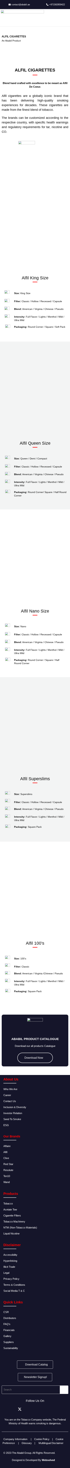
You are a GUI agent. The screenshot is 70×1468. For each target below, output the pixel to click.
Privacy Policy (11, 1278)
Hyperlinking (10, 1260)
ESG (6, 1125)
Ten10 (6, 1176)
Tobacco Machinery (14, 1221)
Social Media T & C (14, 1290)
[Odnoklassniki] (50, 1409)
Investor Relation (12, 1113)
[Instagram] (27, 1409)
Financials (9, 1330)
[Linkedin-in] (35, 1409)
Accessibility (10, 1254)
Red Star (8, 1164)
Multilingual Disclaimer (51, 1443)
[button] (5, 229)
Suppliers (8, 1342)
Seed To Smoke (12, 1119)
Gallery (7, 1336)
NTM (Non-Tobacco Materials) (20, 1227)
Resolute (8, 1170)
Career (7, 1095)
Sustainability (11, 1348)
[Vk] (42, 1409)
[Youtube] (58, 1409)
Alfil (5, 1152)
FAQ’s (6, 1324)
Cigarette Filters (12, 1215)
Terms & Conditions (14, 1284)
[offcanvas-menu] (66, 13)
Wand (6, 1182)
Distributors (10, 1318)
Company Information (15, 1439)
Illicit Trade (9, 1266)
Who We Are (10, 1089)
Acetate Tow (10, 1209)
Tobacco (8, 1203)
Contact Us (9, 1101)
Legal (6, 1272)
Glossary (27, 1443)
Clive (6, 1158)
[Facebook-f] (12, 1409)
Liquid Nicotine (11, 1233)
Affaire (7, 1146)
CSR (6, 1312)
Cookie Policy (41, 1439)
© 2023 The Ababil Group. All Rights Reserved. (29, 1452)
